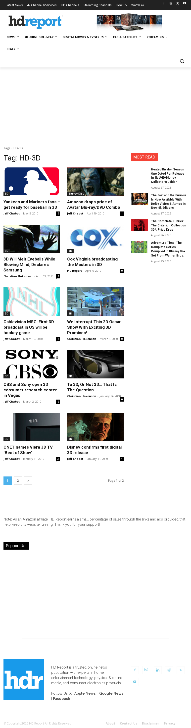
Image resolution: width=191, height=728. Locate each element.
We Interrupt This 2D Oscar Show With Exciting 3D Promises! (94, 327)
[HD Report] (35, 22)
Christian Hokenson (18, 276)
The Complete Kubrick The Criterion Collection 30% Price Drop (168, 225)
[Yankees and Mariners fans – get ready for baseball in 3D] (31, 181)
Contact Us (128, 723)
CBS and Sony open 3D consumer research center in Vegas (30, 390)
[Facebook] (164, 3)
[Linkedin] (158, 670)
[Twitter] (178, 3)
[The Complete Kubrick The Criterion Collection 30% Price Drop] (139, 225)
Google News (111, 693)
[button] (182, 61)
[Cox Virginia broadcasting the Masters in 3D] (95, 239)
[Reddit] (169, 670)
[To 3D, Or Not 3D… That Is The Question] (95, 364)
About (110, 723)
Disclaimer (150, 723)
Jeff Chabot (11, 213)
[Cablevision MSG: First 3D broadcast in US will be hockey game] (31, 301)
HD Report (74, 270)
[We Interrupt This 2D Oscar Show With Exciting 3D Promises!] (95, 301)
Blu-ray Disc (76, 193)
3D (6, 193)
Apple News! (85, 693)
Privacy (170, 723)
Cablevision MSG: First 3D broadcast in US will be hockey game (28, 327)
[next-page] (28, 480)
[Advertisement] (95, 105)
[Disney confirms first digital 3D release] (95, 427)
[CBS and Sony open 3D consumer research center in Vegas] (31, 364)
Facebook (61, 699)
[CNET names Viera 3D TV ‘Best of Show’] (31, 427)
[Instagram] (171, 3)
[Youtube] (185, 3)
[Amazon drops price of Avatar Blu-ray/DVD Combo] (95, 181)
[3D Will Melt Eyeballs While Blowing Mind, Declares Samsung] (31, 239)
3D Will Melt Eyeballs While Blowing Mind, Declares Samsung (29, 264)
